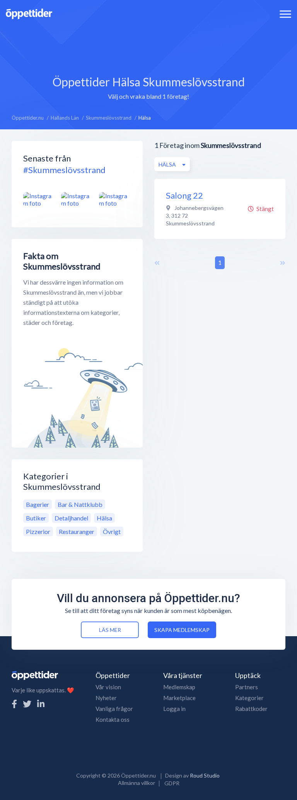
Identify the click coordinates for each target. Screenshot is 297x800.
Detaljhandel (71, 518)
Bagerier (37, 504)
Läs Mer (110, 630)
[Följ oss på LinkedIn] (40, 704)
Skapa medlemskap (182, 630)
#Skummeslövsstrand (64, 170)
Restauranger (76, 531)
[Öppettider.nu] (29, 13)
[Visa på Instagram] (39, 200)
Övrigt (112, 531)
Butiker (36, 518)
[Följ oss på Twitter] (27, 704)
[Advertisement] (148, 44)
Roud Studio (205, 775)
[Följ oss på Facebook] (14, 704)
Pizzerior (38, 531)
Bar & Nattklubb (80, 504)
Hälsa (104, 518)
